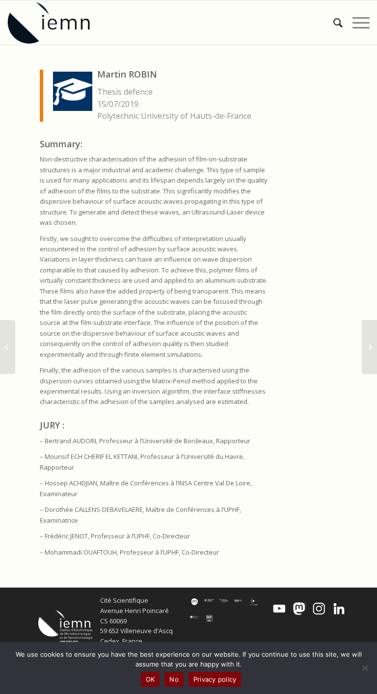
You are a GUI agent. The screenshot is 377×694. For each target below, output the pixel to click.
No (174, 679)
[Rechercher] (333, 22)
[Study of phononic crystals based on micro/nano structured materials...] (7, 347)
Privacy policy (215, 679)
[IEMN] (55, 22)
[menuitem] (333, 22)
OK (150, 679)
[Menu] (356, 22)
